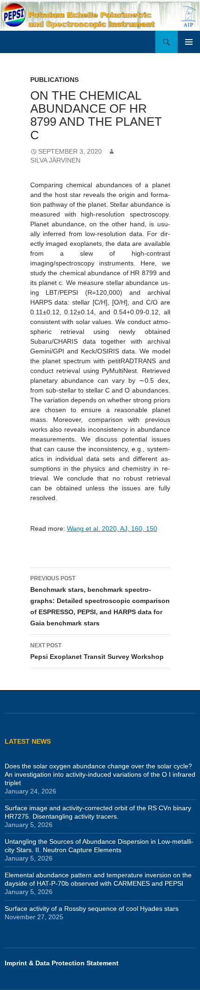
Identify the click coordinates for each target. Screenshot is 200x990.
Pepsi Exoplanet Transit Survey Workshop (97, 651)
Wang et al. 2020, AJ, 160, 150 (112, 528)
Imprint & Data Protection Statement (62, 963)
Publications (54, 79)
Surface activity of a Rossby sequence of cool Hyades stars (92, 908)
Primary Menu (189, 42)
